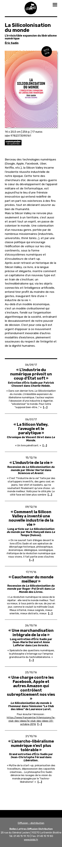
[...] (45, 407)
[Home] (31, 7)
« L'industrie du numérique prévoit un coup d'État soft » (31, 374)
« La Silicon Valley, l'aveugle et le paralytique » (31, 428)
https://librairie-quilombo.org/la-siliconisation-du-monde (31, 142)
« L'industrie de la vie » (31, 462)
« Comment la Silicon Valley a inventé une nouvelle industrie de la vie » (31, 518)
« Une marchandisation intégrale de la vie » (31, 632)
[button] (31, 89)
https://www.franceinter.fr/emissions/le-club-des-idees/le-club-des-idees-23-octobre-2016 (31, 721)
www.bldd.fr (31, 839)
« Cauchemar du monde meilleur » (31, 579)
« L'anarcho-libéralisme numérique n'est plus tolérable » (31, 745)
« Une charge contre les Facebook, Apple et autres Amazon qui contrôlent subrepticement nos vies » (31, 688)
